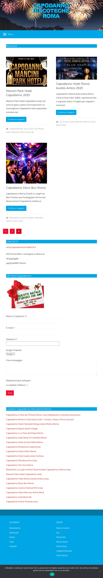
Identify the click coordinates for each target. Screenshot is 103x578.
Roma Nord (61, 125)
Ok (52, 574)
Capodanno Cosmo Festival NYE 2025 (24, 488)
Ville (32, 132)
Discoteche (14, 218)
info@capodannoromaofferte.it (21, 247)
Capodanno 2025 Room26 (18, 497)
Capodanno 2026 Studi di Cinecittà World (26, 437)
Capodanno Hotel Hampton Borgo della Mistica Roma (32, 424)
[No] (100, 571)
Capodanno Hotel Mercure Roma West (25, 492)
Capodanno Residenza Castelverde (23, 447)
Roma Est (61, 537)
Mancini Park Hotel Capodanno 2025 (24, 474)
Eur (25, 129)
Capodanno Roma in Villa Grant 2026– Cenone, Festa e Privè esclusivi (40, 419)
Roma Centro (90, 122)
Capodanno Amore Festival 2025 (22, 501)
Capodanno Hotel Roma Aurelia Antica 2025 (27, 478)
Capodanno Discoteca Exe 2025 (21, 460)
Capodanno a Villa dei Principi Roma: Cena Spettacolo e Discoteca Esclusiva (43, 415)
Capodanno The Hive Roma (19, 465)
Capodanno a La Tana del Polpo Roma (24, 433)
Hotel (8, 132)
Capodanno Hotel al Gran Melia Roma (24, 442)
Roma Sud (25, 132)
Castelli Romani (16, 129)
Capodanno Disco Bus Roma (26, 188)
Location (30, 218)
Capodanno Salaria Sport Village (22, 428)
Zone (20, 221)
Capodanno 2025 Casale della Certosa (24, 456)
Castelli (13, 546)
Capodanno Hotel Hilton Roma (21, 451)
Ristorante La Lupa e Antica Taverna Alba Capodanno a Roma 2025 (38, 469)
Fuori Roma (39, 129)
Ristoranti (16, 132)
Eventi (30, 129)
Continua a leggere (16, 119)
